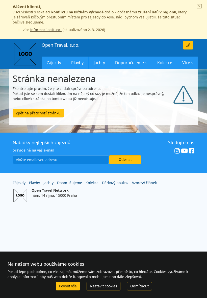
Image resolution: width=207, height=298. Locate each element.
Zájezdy (54, 62)
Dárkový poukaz (115, 182)
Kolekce (164, 62)
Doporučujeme (129, 62)
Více (186, 62)
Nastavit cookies (103, 286)
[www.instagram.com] (177, 151)
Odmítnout (139, 286)
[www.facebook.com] (191, 151)
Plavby (77, 62)
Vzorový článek (144, 182)
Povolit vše (68, 286)
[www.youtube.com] (184, 151)
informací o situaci (46, 29)
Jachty (99, 62)
